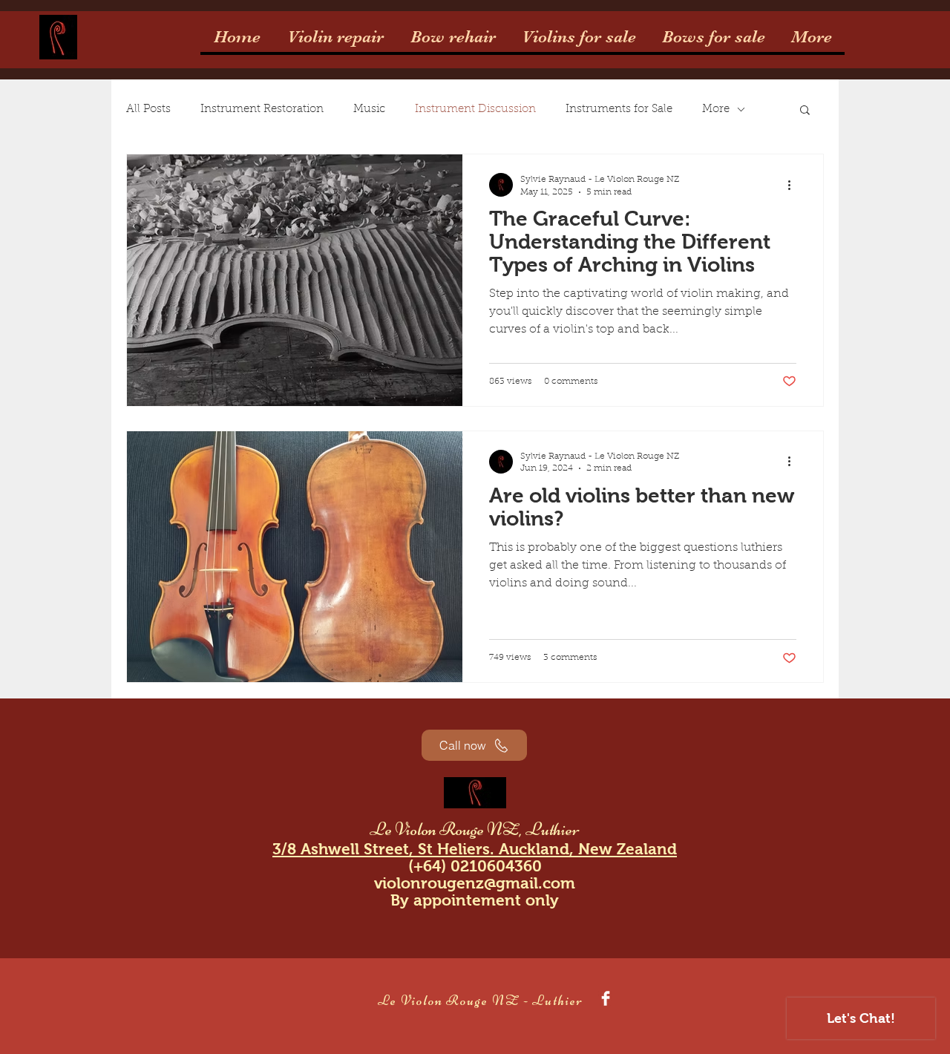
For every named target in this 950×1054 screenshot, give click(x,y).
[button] (805, 111)
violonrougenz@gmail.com (474, 882)
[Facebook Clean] (605, 998)
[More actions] (794, 185)
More (716, 109)
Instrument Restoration (262, 109)
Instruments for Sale (619, 109)
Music (369, 109)
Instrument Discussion (475, 109)
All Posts (148, 109)
